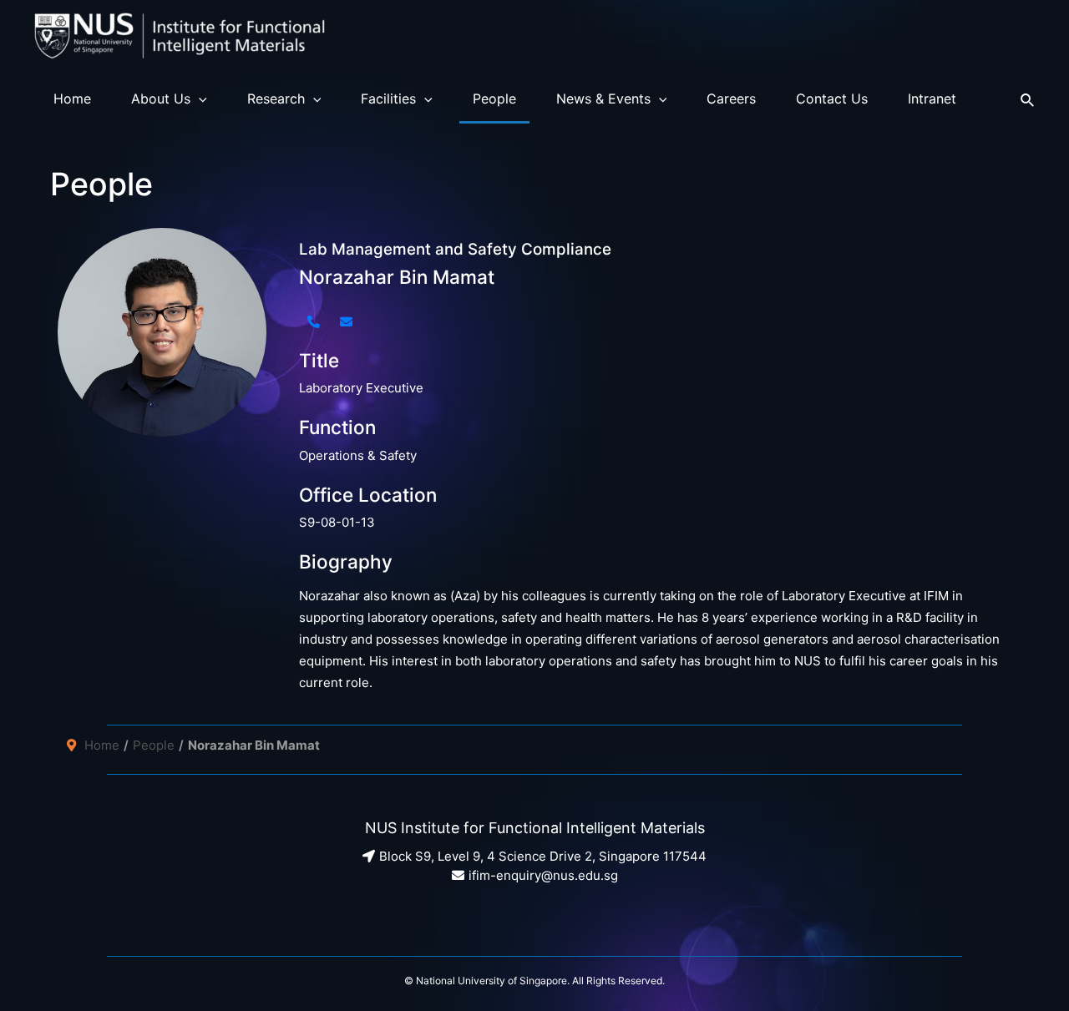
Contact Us (832, 98)
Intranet (932, 98)
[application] (198, 98)
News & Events (603, 98)
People (494, 98)
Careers (731, 98)
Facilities (388, 98)
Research (276, 98)
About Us (160, 98)
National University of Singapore (491, 980)
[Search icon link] (1028, 98)
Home (72, 98)
